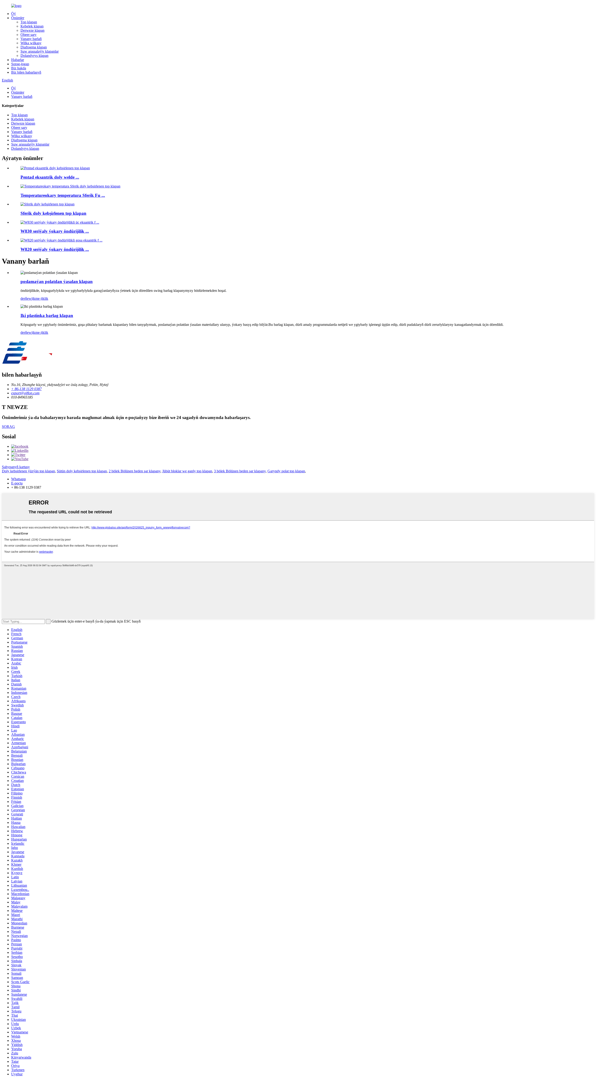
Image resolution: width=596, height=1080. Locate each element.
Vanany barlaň (31, 39)
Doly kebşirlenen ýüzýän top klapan (28, 471)
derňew (25, 298)
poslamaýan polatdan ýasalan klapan (56, 281)
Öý (13, 14)
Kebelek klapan (32, 26)
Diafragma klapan (33, 47)
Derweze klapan (32, 30)
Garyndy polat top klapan (286, 471)
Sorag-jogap (20, 64)
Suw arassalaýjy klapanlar (39, 51)
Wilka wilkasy (30, 43)
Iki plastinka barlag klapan (46, 315)
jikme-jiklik (39, 298)
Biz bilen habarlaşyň (26, 72)
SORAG (8, 427)
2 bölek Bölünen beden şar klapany (134, 471)
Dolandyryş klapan (34, 56)
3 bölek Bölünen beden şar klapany (240, 471)
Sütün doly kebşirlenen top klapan (82, 471)
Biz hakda (18, 68)
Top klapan (28, 22)
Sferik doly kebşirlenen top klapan (53, 213)
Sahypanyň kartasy (16, 467)
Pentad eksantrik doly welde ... (49, 177)
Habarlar (17, 60)
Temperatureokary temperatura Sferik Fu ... (62, 195)
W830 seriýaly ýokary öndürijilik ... (54, 231)
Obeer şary (28, 35)
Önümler (17, 18)
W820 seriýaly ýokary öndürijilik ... (54, 249)
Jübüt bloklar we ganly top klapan (187, 471)
